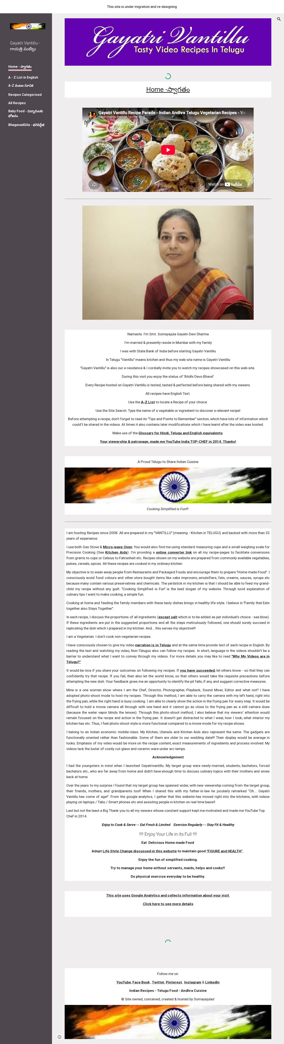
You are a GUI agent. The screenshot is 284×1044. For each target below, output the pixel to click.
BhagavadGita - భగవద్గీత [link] (26, 125)
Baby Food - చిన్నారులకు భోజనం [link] (25, 113)
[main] (168, 89)
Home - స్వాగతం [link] (20, 67)
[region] (142, 6)
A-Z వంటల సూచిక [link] (20, 86)
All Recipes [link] (17, 103)
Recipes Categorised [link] (25, 95)
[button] (279, 19)
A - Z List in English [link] (23, 77)
